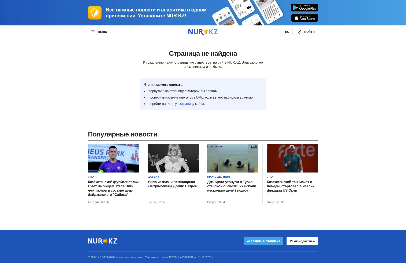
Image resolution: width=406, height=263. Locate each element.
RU (287, 31)
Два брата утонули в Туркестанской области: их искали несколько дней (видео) (231, 186)
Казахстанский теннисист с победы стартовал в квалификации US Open (290, 186)
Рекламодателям (302, 241)
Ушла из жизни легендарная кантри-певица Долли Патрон (172, 184)
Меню (102, 31)
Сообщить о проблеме (263, 240)
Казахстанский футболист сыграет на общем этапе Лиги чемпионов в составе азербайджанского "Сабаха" (113, 188)
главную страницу (180, 104)
